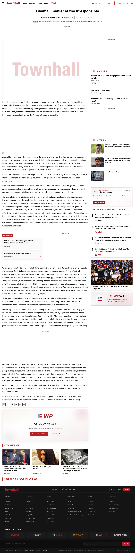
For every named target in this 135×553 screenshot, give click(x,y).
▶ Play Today (99, 202)
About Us (90, 501)
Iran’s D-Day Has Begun (101, 90)
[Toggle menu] (3, 3)
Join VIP (127, 489)
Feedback (26, 550)
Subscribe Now (55, 434)
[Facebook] (70, 489)
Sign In (113, 489)
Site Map (45, 550)
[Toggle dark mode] (132, 3)
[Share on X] (72, 17)
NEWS (25, 3)
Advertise (90, 505)
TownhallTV (8, 518)
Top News (7, 501)
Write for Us (91, 515)
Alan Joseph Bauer (52, 515)
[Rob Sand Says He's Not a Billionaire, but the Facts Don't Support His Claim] (97, 149)
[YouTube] (74, 489)
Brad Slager (50, 511)
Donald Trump (29, 508)
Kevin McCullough (51, 508)
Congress (28, 505)
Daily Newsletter (113, 508)
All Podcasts (71, 518)
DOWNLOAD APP (97, 3)
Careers (90, 508)
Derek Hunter (50, 505)
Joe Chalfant (65, 473)
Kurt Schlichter (37, 473)
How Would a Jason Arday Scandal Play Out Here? (109, 99)
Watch (6, 511)
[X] (62, 489)
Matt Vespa (7, 473)
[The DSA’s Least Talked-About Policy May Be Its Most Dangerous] (112, 272)
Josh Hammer (50, 518)
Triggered (70, 505)
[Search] (127, 3)
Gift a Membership (114, 505)
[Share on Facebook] (80, 17)
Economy (28, 511)
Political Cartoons (9, 515)
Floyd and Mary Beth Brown (50, 17)
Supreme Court (30, 522)
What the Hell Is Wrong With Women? (42, 468)
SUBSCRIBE (120, 3)
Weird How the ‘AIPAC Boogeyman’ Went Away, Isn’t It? (111, 76)
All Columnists (50, 522)
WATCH (39, 3)
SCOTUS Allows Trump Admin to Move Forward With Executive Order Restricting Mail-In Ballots (74, 469)
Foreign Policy (29, 515)
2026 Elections (29, 501)
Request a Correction (35, 550)
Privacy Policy (18, 550)
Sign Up (126, 544)
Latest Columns (9, 508)
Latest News (8, 505)
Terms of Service (9, 550)
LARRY (69, 501)
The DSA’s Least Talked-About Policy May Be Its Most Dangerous (110, 288)
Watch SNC (112, 511)
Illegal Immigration (31, 518)
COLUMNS (31, 3)
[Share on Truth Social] (76, 17)
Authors (7, 522)
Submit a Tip (91, 511)
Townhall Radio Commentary (75, 515)
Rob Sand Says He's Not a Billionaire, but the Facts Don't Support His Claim (117, 146)
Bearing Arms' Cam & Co (74, 511)
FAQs (119, 489)
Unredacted (71, 508)
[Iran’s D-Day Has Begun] (97, 176)
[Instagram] (66, 489)
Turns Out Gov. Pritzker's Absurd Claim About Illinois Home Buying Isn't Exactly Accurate (118, 160)
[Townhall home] (11, 489)
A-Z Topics (29, 497)
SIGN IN (109, 3)
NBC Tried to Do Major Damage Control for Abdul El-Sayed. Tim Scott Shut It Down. (15, 469)
